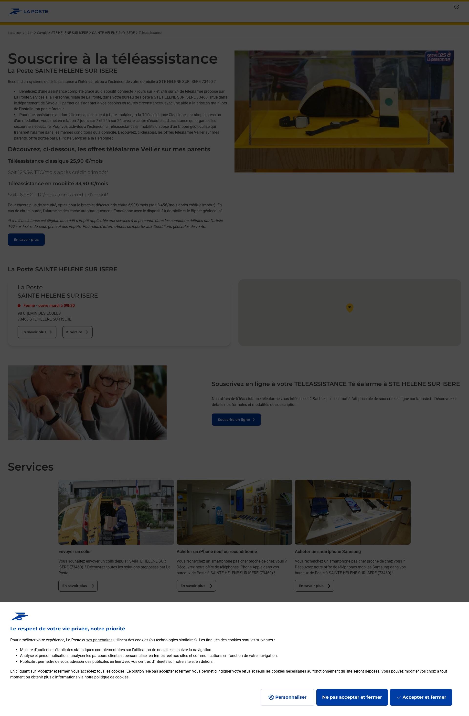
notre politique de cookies (106, 677)
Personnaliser (291, 697)
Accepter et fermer (424, 697)
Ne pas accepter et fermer (352, 697)
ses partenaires (99, 640)
